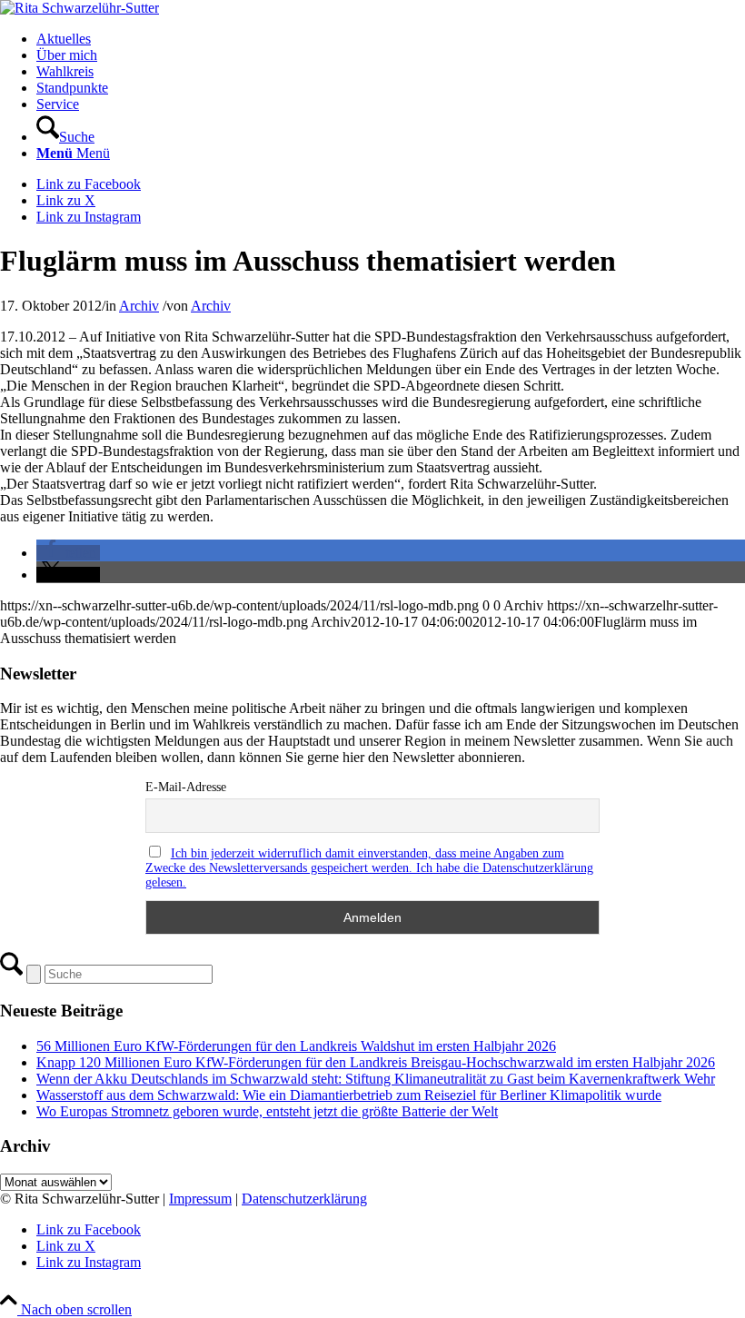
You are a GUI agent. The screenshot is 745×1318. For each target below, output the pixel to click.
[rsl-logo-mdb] (79, 7)
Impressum (200, 1198)
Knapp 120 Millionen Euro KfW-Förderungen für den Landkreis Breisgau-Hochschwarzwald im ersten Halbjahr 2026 (375, 1062)
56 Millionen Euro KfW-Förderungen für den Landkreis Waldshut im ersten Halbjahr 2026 (296, 1046)
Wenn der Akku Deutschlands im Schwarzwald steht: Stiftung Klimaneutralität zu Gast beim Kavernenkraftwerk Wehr (375, 1078)
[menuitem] (390, 39)
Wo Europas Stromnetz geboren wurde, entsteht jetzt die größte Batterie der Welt (267, 1111)
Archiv (139, 305)
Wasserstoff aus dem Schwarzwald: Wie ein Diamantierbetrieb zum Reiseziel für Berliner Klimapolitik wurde (348, 1095)
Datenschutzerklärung (304, 1198)
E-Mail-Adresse (185, 787)
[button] (68, 552)
